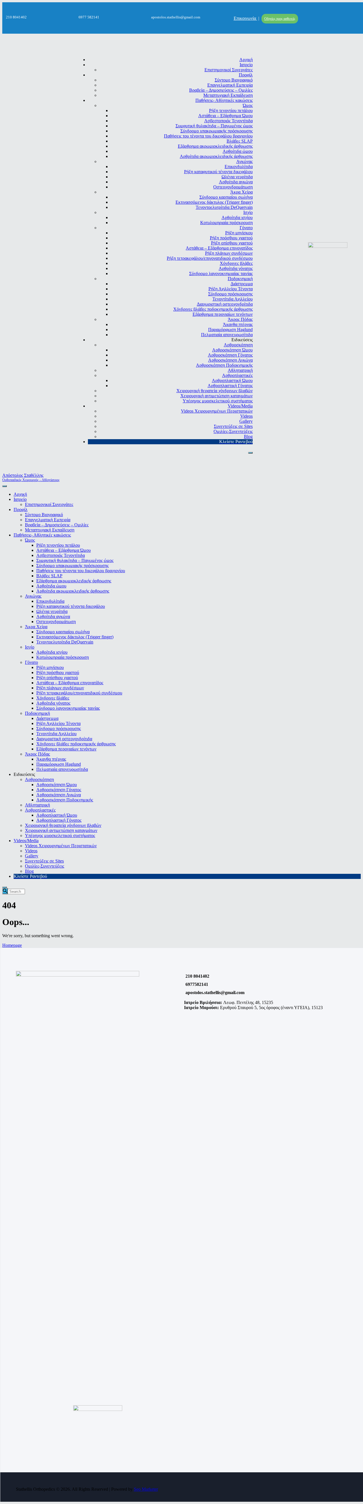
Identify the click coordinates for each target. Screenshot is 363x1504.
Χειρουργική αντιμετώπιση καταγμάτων (216, 395)
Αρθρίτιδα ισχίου (237, 217)
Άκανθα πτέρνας (238, 324)
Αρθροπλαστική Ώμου (232, 380)
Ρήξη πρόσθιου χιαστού (231, 237)
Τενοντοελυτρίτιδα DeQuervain (224, 207)
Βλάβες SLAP (240, 141)
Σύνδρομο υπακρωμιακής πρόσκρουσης (216, 130)
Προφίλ (246, 74)
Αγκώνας (244, 161)
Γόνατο (246, 227)
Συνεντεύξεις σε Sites (233, 426)
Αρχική (246, 59)
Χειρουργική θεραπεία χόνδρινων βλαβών (214, 390)
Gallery (246, 421)
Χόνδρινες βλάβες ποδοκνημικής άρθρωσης (213, 309)
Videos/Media (240, 406)
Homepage (12, 945)
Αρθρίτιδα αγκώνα (236, 181)
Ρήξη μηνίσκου (239, 232)
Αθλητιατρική (240, 370)
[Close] (250, 453)
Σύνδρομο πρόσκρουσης (230, 293)
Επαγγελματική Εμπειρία (230, 85)
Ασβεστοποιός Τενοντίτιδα (228, 120)
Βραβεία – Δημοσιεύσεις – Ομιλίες (221, 90)
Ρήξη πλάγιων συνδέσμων (229, 253)
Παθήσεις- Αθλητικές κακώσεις (224, 100)
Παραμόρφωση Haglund (230, 329)
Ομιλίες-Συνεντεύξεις (233, 431)
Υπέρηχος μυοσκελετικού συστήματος (218, 400)
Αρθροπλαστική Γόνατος (230, 385)
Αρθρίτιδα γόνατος (236, 268)
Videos (246, 416)
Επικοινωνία (245, 18)
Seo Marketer (146, 1489)
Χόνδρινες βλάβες (236, 263)
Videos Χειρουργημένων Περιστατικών (217, 411)
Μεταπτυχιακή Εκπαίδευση (228, 95)
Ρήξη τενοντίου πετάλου (231, 110)
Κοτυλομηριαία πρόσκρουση (226, 222)
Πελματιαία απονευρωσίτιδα (227, 334)
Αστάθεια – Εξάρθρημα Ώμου (225, 115)
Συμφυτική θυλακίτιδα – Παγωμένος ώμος (214, 125)
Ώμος (248, 105)
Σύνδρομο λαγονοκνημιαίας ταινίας (221, 273)
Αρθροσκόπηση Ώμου (232, 349)
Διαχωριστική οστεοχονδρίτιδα (225, 304)
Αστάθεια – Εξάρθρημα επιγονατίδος (219, 248)
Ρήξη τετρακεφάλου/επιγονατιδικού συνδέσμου (210, 258)
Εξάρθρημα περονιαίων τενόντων (223, 314)
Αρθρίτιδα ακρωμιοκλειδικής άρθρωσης (216, 156)
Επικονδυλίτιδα (239, 166)
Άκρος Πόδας (240, 319)
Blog (248, 436)
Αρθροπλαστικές (237, 375)
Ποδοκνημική (240, 278)
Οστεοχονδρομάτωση (233, 186)
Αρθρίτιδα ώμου (238, 151)
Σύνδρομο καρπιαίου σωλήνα (226, 197)
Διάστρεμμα (242, 283)
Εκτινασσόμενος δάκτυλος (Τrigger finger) (214, 202)
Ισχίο (248, 212)
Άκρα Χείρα (241, 192)
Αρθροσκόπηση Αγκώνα (230, 360)
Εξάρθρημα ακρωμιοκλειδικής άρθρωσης (215, 146)
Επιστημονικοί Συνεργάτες (228, 69)
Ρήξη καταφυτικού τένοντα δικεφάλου (218, 171)
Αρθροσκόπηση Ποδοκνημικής (224, 365)
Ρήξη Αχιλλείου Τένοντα (230, 288)
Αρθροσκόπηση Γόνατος (230, 355)
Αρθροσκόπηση (238, 344)
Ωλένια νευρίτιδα (237, 176)
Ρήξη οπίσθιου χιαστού (232, 243)
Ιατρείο (246, 64)
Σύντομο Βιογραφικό (234, 80)
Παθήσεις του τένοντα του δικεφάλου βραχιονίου (208, 136)
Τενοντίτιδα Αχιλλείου (232, 299)
